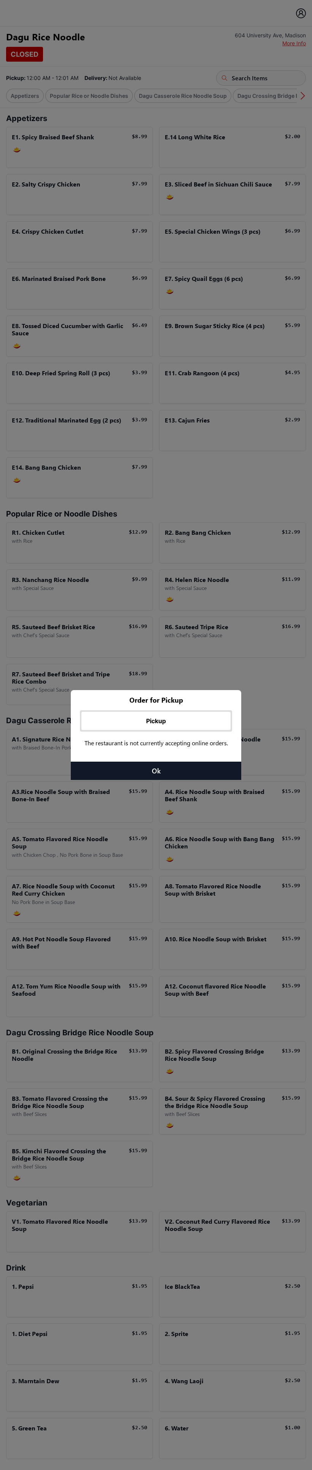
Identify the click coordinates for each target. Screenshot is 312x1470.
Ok (156, 770)
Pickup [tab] (156, 721)
